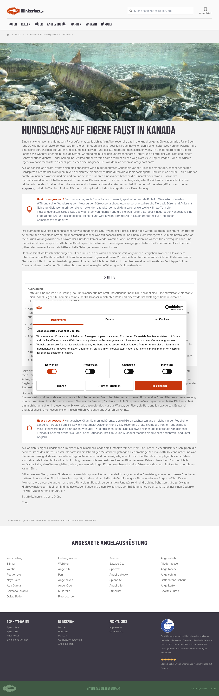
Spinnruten (13, 627)
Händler (107, 24)
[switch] (90, 371)
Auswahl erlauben (109, 385)
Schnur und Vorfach (17, 640)
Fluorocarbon (66, 596)
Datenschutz (117, 631)
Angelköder (65, 585)
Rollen (25, 24)
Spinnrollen (13, 631)
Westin (11, 569)
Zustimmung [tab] (58, 319)
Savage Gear (118, 563)
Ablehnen (60, 385)
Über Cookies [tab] (161, 319)
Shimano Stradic (17, 591)
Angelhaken (65, 580)
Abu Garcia (14, 585)
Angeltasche (169, 569)
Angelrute (28, 188)
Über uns (63, 631)
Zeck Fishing (15, 558)
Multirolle (64, 591)
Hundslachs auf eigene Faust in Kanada (51, 35)
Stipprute (115, 591)
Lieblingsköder (67, 558)
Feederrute (14, 574)
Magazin (91, 24)
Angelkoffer (168, 585)
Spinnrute (116, 580)
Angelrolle (116, 585)
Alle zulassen (159, 385)
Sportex (115, 569)
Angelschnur (169, 574)
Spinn (31, 297)
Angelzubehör (56, 24)
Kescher (115, 558)
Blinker (11, 563)
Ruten (13, 24)
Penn (61, 574)
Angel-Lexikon (66, 644)
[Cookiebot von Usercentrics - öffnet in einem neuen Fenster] (168, 307)
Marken (76, 24)
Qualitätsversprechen (70, 640)
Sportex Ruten (170, 591)
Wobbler (63, 563)
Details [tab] (109, 319)
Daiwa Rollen (15, 596)
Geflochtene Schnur (173, 580)
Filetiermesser (170, 563)
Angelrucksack (119, 574)
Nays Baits (13, 580)
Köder (39, 24)
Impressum (116, 627)
